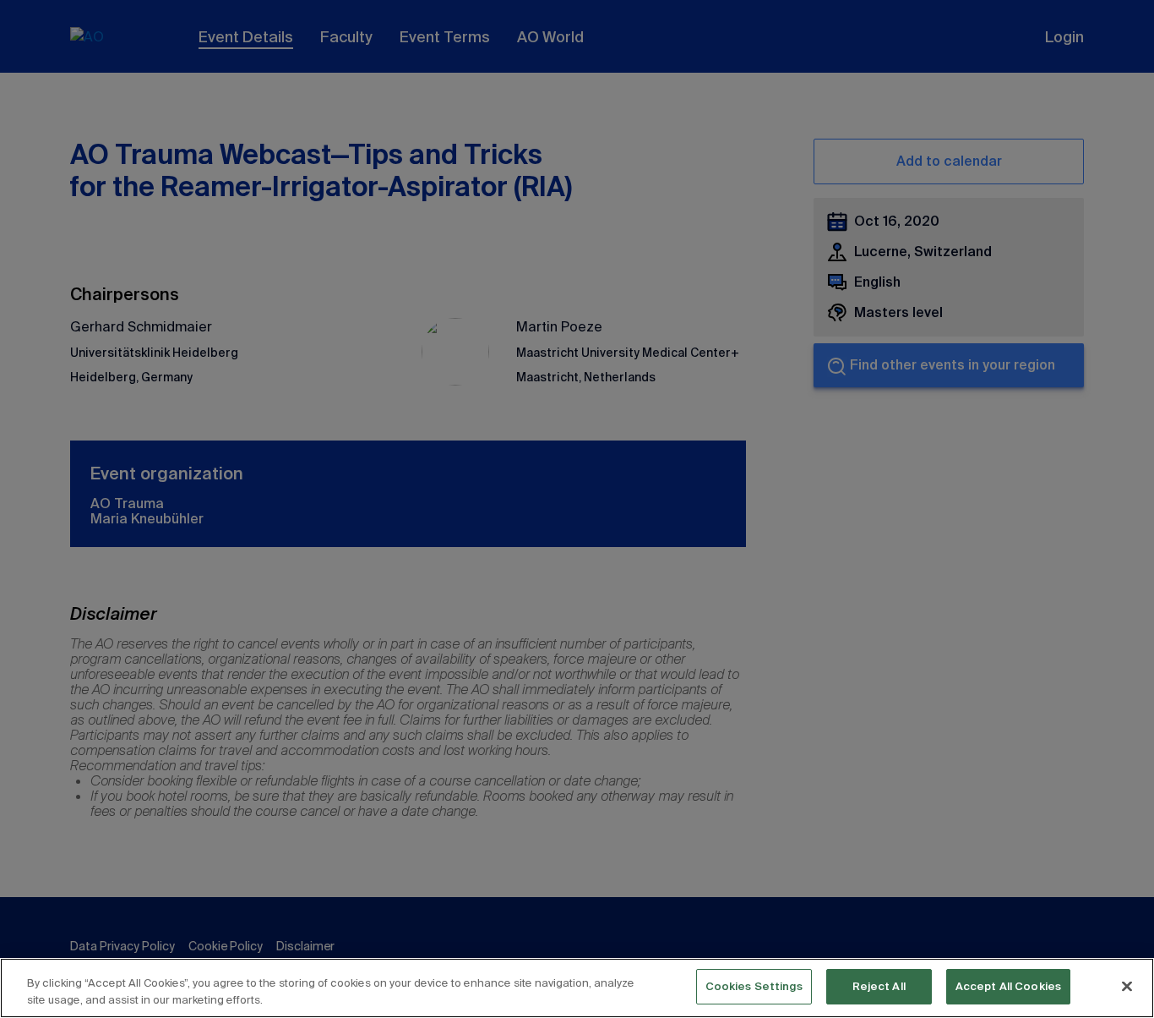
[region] (577, 988)
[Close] (1127, 985)
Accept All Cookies (1008, 986)
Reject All (879, 986)
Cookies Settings (754, 986)
